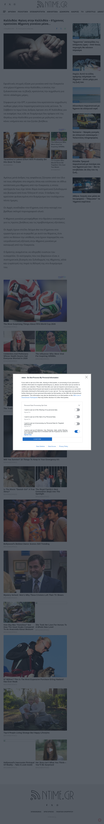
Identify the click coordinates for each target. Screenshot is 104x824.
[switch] (77, 409)
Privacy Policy (63, 446)
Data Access (52, 446)
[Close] (87, 378)
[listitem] (52, 405)
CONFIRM (37, 439)
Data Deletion (40, 446)
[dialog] (52, 412)
